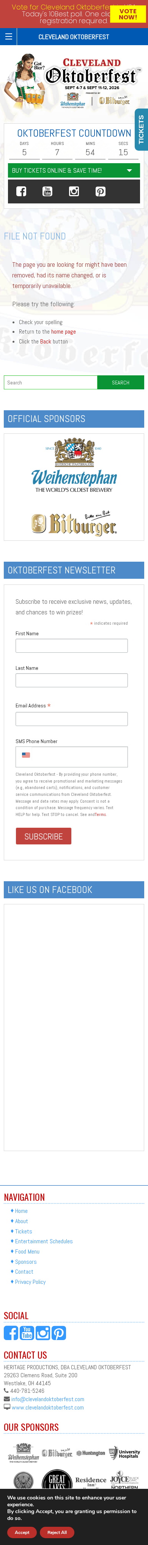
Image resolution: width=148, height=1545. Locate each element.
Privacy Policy (30, 1282)
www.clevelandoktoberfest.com (48, 1407)
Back (45, 341)
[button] (21, 191)
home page (63, 331)
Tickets (23, 1231)
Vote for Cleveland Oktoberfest (63, 7)
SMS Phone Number (36, 741)
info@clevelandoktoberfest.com (47, 1399)
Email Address (33, 706)
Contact (24, 1272)
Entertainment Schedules (44, 1241)
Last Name (27, 668)
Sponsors (26, 1262)
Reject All (57, 1532)
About (21, 1221)
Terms (100, 814)
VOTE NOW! (128, 14)
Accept (22, 1532)
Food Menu (27, 1251)
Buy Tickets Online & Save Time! (57, 170)
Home (21, 1211)
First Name (27, 633)
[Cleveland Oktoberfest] (74, 81)
